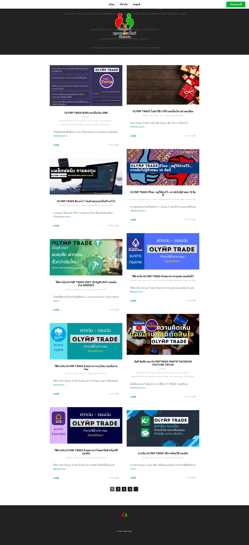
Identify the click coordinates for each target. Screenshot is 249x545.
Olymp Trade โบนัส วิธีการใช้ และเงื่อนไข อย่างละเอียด (163, 111)
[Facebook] (44, 4)
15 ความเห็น (114, 393)
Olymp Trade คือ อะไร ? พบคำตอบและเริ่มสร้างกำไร (86, 201)
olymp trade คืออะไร (105, 121)
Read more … (62, 135)
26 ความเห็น (191, 135)
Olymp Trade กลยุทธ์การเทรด (68, 121)
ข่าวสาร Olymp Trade (175, 376)
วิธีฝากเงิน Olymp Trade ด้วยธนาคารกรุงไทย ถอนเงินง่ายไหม (86, 367)
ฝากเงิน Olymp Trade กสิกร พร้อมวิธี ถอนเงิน (163, 453)
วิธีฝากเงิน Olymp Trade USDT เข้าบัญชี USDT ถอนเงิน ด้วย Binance (85, 283)
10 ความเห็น (114, 144)
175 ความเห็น (190, 219)
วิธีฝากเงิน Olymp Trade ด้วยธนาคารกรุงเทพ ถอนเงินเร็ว (163, 276)
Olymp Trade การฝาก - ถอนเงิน (88, 121)
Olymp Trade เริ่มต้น (92, 124)
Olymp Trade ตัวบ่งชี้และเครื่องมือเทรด (73, 124)
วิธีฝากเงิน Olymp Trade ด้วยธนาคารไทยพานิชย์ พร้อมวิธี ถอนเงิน (86, 451)
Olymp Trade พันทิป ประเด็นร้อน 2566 (85, 112)
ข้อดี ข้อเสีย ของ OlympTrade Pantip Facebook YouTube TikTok (163, 363)
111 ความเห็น (190, 396)
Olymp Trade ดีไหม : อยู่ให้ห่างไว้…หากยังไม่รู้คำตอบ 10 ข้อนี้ (163, 193)
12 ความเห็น (114, 309)
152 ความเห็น (113, 225)
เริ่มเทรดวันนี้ (236, 4)
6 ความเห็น (191, 300)
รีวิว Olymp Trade (104, 124)
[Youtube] (48, 4)
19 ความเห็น (114, 477)
